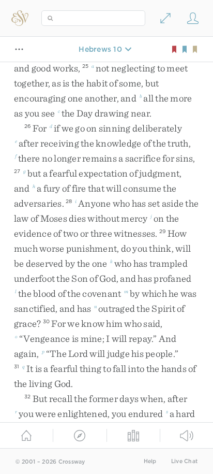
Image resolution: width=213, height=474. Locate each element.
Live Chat (184, 461)
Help (150, 461)
